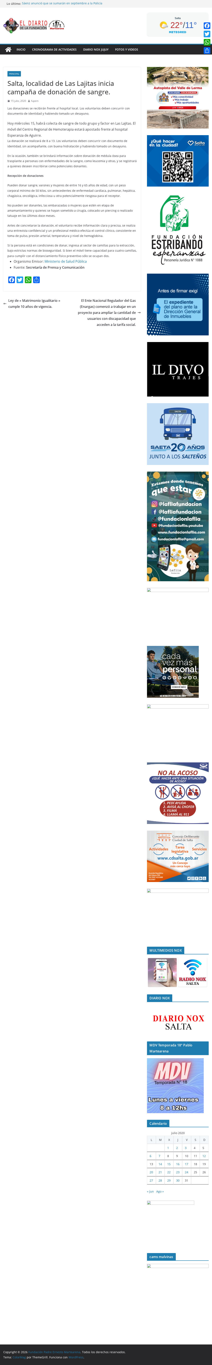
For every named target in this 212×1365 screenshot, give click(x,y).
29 (169, 1180)
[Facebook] (207, 26)
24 (186, 1172)
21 (160, 1172)
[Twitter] (207, 34)
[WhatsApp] (207, 42)
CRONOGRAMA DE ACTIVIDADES (54, 49)
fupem (35, 101)
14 (160, 1164)
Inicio (21, 49)
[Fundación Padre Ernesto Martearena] (8, 50)
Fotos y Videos (126, 49)
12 (204, 1156)
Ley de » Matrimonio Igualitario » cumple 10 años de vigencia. (34, 303)
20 (151, 1172)
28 (160, 1180)
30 (177, 1180)
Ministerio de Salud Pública (66, 261)
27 (151, 1180)
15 (169, 1164)
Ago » (160, 1191)
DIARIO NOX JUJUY (95, 49)
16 (177, 1164)
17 (186, 1164)
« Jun (150, 1191)
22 (169, 1172)
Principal (14, 73)
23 (177, 1172)
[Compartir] (207, 50)
